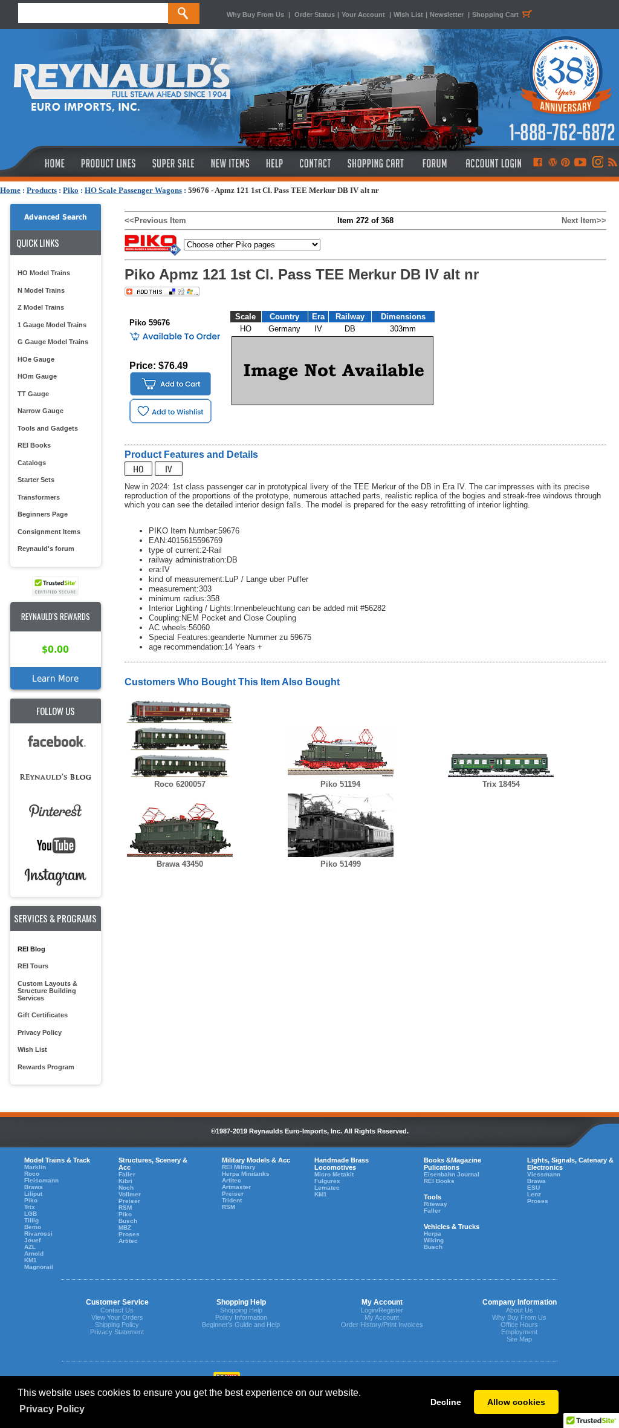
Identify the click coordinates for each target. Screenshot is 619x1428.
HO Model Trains (44, 272)
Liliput (33, 1193)
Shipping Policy (117, 1324)
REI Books (34, 445)
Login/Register (382, 1310)
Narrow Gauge (40, 410)
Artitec (128, 1240)
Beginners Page (43, 514)
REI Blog (31, 949)
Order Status (314, 14)
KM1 (30, 1260)
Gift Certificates (43, 1015)
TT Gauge (33, 393)
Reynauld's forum (46, 548)
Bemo (32, 1227)
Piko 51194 (340, 784)
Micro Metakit (334, 1174)
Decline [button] (445, 1402)
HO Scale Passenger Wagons (133, 190)
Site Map (519, 1339)
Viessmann (543, 1174)
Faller (126, 1174)
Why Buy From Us (255, 14)
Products (42, 190)
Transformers (39, 497)
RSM (125, 1207)
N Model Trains (41, 290)
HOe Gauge (36, 359)
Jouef (32, 1240)
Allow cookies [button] (516, 1402)
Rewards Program (46, 1067)
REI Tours (33, 966)
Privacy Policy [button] (52, 1409)
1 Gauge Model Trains (52, 324)
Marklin (35, 1167)
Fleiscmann (41, 1180)
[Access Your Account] (492, 163)
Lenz (534, 1194)
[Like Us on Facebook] (537, 163)
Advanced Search (55, 217)
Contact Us (117, 1310)
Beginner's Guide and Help (241, 1324)
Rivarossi (38, 1233)
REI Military (239, 1167)
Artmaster (236, 1187)
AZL (30, 1247)
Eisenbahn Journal (451, 1174)
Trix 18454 (501, 784)
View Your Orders (117, 1317)
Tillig (31, 1220)
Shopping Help (241, 1310)
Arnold (34, 1253)
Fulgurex (327, 1181)
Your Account (364, 14)
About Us (519, 1310)
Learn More (55, 678)
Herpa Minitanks (246, 1173)
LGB (30, 1213)
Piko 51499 (340, 864)
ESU (533, 1187)
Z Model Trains (41, 307)
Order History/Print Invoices (382, 1324)
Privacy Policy (40, 1032)
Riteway (435, 1204)
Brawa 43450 (180, 864)
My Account (382, 1317)
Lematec (327, 1187)
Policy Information (241, 1317)
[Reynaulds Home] (36, 163)
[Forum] (434, 163)
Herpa (432, 1233)
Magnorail (38, 1266)
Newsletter (447, 14)
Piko (71, 190)
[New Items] (230, 163)
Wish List (408, 14)
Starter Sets (36, 479)
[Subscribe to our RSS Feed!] (612, 163)
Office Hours (519, 1324)
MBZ (124, 1227)
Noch (126, 1187)
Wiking (434, 1240)
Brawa (33, 1187)
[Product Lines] (109, 163)
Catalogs (32, 462)
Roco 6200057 (180, 784)
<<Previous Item (155, 220)
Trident (232, 1200)
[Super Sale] (173, 163)
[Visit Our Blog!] (552, 163)
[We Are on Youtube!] (580, 163)
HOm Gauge (37, 376)
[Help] (276, 163)
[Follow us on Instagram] (597, 163)
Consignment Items (49, 531)
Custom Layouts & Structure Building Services (47, 991)
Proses (129, 1234)
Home (10, 190)
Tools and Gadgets (48, 428)
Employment (519, 1331)
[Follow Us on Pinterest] (565, 163)
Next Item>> (584, 220)
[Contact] (316, 163)
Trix (29, 1207)
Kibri (125, 1181)
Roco (31, 1173)
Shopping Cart (495, 14)
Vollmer (129, 1194)
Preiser (129, 1201)
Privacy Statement (117, 1331)
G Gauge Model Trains (53, 341)
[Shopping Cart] (376, 163)
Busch (127, 1221)
